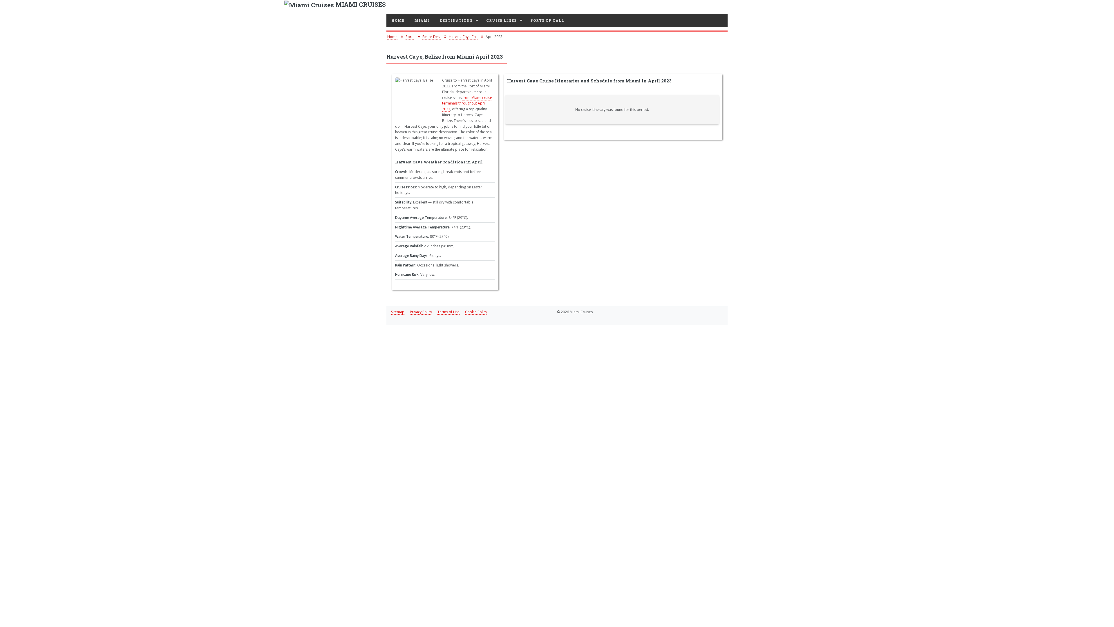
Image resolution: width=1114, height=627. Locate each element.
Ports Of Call (547, 20)
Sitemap (397, 311)
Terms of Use (448, 311)
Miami (422, 20)
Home (397, 20)
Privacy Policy (421, 311)
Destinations (456, 20)
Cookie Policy (476, 311)
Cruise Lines (501, 20)
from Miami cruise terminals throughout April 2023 (467, 103)
